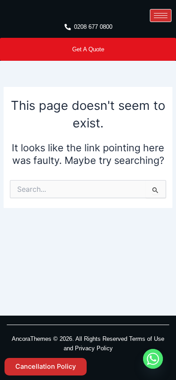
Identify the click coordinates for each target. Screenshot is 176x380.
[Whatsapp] (153, 359)
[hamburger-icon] (160, 15)
